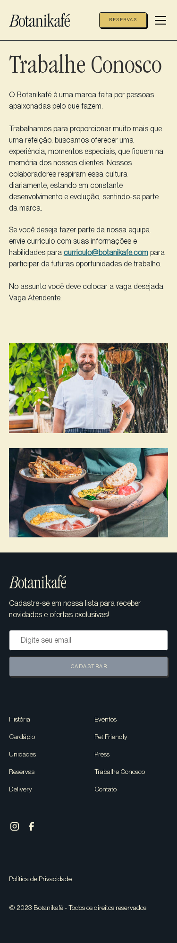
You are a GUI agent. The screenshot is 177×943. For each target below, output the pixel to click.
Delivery (20, 789)
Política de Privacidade (40, 879)
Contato (105, 789)
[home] (46, 20)
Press (102, 754)
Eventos (105, 719)
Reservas (123, 19)
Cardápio (22, 736)
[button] (157, 20)
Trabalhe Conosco (119, 771)
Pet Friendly (110, 736)
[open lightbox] (89, 388)
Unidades (22, 754)
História (19, 719)
